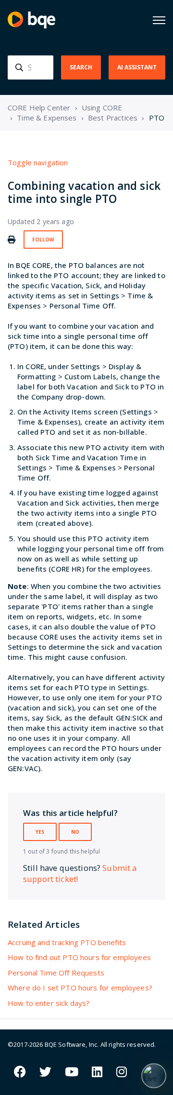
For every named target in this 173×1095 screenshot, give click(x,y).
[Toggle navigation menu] (159, 20)
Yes (40, 831)
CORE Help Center (39, 107)
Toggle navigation (38, 162)
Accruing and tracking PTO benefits (67, 942)
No (75, 831)
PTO (156, 117)
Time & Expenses (46, 117)
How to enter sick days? (48, 1003)
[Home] (31, 20)
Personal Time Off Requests (56, 972)
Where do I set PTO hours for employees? (80, 987)
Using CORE (102, 107)
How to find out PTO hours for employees (79, 957)
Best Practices (112, 117)
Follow (43, 239)
